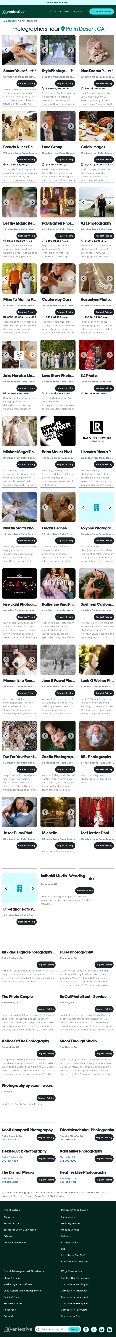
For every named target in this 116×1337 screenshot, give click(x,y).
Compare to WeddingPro (75, 1284)
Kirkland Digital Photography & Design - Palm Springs (47, 952)
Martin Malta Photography (26, 528)
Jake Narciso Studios (21, 375)
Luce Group (52, 147)
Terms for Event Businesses (20, 1229)
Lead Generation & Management (22, 1290)
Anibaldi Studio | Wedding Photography (74, 876)
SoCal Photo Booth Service (83, 996)
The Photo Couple (17, 996)
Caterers (66, 1236)
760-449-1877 (10, 1139)
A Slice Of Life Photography (25, 1041)
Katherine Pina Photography (66, 604)
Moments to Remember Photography (35, 680)
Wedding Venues (70, 1223)
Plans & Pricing (12, 1278)
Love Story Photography (63, 375)
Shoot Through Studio (78, 1041)
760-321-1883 (10, 1160)
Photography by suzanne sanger (30, 1085)
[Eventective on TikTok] (94, 1329)
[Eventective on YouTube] (102, 1329)
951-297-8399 (68, 1160)
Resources (10, 1309)
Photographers (69, 1242)
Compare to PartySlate (74, 1309)
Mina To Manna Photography (28, 299)
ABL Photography (96, 756)
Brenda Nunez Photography (27, 147)
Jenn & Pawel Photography (65, 680)
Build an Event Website (74, 1261)
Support (8, 1316)
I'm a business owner (57, 2)
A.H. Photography (96, 223)
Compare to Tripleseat (74, 1290)
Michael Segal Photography (27, 452)
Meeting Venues (70, 1229)
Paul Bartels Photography (64, 223)
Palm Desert (9, 20)
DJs (63, 1248)
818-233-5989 (10, 1181)
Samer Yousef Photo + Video (27, 71)
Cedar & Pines (54, 528)
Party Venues (68, 1217)
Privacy (8, 1236)
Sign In (78, 11)
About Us (9, 1217)
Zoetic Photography (59, 756)
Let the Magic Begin (20, 223)
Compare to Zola (71, 1316)
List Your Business (59, 11)
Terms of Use (11, 1223)
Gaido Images (93, 147)
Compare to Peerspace (74, 1303)
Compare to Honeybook (74, 1297)
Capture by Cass (56, 299)
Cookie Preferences (15, 1242)
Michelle (49, 833)
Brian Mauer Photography (64, 452)
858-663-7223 (68, 1181)
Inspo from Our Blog (73, 1255)
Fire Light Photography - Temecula (33, 604)
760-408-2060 (68, 1139)
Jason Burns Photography (25, 833)
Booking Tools (11, 1297)
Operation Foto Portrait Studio (29, 909)
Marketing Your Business (18, 1284)
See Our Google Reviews (75, 1278)
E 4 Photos (89, 375)
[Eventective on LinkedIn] (109, 1329)
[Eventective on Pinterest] (86, 1329)
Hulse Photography (76, 952)
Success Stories (13, 1303)
